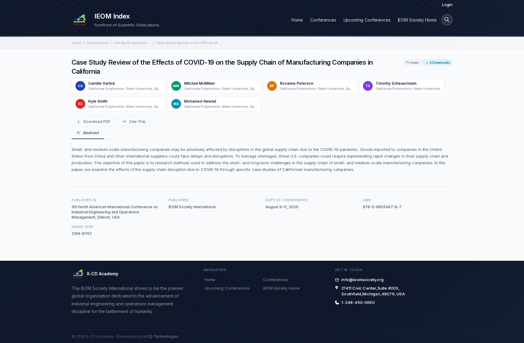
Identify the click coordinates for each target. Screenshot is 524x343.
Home (297, 19)
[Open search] (447, 19)
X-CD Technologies (160, 336)
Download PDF (96, 121)
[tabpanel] (262, 159)
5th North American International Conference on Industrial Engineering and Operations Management (133, 43)
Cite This (137, 121)
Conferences (323, 19)
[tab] (88, 133)
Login (447, 4)
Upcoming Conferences (367, 19)
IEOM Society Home (417, 19)
